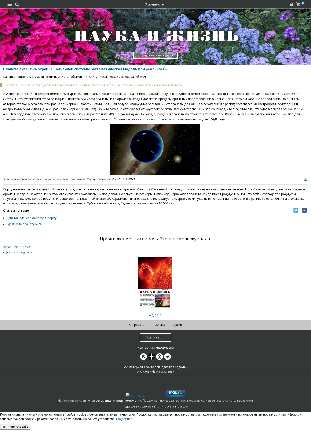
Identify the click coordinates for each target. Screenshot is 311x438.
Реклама (159, 325)
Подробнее (124, 419)
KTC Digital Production (175, 406)
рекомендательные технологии (118, 400)
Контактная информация (156, 347)
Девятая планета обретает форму (31, 218)
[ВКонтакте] (304, 210)
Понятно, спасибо (15, 426)
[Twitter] (295, 210)
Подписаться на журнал (155, 55)
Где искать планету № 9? (24, 224)
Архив (177, 325)
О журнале (154, 4)
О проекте (136, 325)
